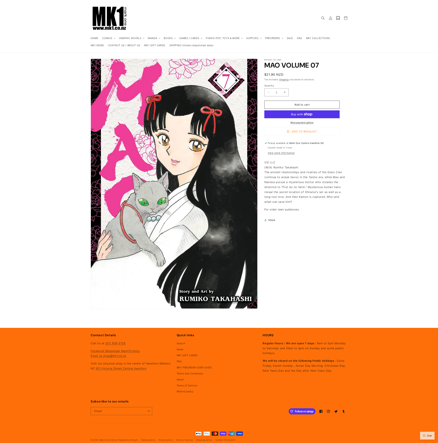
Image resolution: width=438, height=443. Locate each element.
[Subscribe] (148, 411)
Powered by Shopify (128, 440)
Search (181, 343)
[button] (108, 38)
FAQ (179, 361)
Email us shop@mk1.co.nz (108, 355)
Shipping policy (204, 440)
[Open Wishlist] (338, 18)
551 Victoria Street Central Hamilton (121, 368)
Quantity (269, 85)
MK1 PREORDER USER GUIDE (194, 367)
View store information (281, 152)
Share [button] (271, 220)
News (180, 349)
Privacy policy (166, 440)
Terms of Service (187, 385)
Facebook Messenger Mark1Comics (115, 351)
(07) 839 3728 (115, 343)
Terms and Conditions (190, 373)
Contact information (225, 440)
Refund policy (185, 391)
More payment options (302, 122)
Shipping (284, 79)
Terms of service (184, 440)
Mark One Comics (108, 440)
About (180, 379)
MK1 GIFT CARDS (187, 355)
